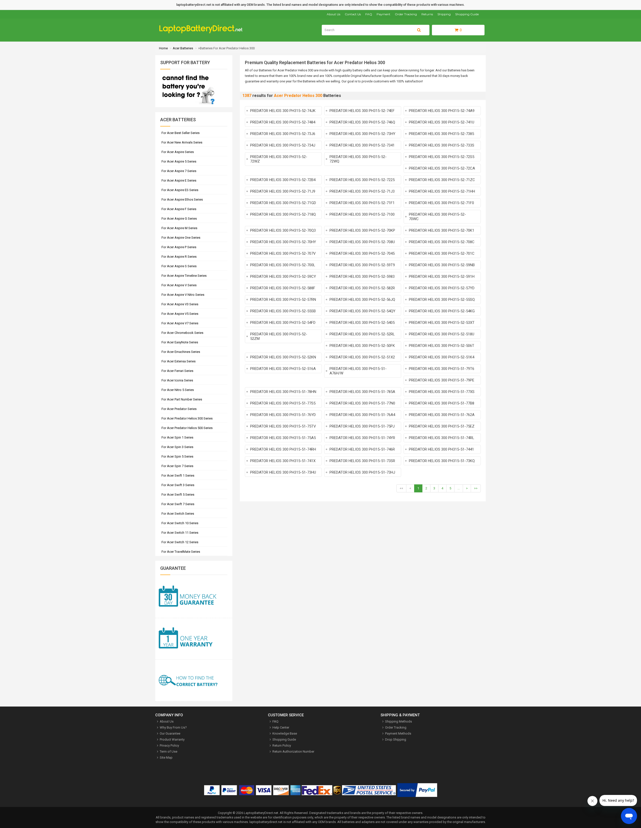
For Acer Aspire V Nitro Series (183, 295)
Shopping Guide (467, 14)
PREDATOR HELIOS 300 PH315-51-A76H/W (358, 370)
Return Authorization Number (293, 751)
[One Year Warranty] (193, 639)
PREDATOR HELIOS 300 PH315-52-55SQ (442, 299)
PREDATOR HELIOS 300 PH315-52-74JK (282, 110)
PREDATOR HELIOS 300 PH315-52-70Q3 (283, 230)
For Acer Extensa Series (179, 361)
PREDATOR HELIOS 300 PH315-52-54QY (362, 311)
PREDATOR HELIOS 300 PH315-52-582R (362, 288)
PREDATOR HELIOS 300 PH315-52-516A (283, 368)
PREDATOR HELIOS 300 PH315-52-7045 (362, 253)
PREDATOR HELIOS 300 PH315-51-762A (441, 414)
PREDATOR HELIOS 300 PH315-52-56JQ (362, 299)
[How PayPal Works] (417, 791)
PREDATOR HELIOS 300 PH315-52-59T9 (362, 265)
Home (163, 48)
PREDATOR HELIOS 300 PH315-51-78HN (283, 391)
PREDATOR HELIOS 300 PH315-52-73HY (362, 133)
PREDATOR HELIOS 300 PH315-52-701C (441, 253)
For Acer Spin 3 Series (177, 447)
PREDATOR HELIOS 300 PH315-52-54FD (282, 322)
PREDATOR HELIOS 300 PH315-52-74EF (362, 110)
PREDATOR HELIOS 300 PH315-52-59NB (442, 265)
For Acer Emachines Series (181, 352)
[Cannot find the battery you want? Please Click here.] (188, 105)
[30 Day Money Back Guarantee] (193, 597)
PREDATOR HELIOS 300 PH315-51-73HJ (362, 472)
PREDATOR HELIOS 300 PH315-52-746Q (362, 122)
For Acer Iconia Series (177, 380)
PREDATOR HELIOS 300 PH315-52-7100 (362, 214)
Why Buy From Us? (173, 727)
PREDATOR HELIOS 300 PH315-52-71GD (283, 203)
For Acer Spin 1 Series (177, 437)
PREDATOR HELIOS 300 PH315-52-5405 (362, 322)
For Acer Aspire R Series (179, 256)
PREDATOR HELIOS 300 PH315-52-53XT (441, 322)
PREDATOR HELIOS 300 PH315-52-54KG (442, 311)
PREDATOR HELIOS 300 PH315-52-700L (282, 265)
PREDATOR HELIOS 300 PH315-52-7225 (362, 180)
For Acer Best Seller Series (181, 133)
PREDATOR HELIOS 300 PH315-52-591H (441, 276)
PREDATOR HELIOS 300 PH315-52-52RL (362, 334)
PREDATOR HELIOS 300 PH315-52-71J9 (282, 191)
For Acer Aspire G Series (179, 218)
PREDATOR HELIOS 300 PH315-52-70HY (283, 242)
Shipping (444, 14)
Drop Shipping (395, 739)
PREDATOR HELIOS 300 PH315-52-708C (441, 242)
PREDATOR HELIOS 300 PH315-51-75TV (283, 426)
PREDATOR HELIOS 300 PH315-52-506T (441, 345)
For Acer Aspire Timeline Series (184, 276)
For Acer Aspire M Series (179, 228)
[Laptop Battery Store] (203, 32)
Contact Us (353, 14)
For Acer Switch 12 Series (180, 542)
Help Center (280, 727)
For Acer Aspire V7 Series (180, 323)
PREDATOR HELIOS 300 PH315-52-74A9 (441, 110)
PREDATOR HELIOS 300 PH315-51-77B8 (441, 403)
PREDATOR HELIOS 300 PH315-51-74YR (362, 438)
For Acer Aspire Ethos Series (182, 199)
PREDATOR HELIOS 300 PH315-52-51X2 (362, 357)
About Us (333, 14)
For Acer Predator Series (179, 409)
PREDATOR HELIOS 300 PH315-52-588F (282, 288)
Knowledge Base (284, 733)
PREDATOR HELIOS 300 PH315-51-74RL (441, 438)
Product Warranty (172, 739)
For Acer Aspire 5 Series (179, 161)
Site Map (166, 757)
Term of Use (168, 751)
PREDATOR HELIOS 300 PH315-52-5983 (362, 276)
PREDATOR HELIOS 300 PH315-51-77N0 (362, 403)
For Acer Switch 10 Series (180, 523)
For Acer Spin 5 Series (177, 456)
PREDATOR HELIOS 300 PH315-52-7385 (441, 133)
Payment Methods (398, 733)
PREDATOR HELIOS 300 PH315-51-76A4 (362, 414)
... (458, 488)
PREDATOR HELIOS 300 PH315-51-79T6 (441, 368)
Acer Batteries (183, 48)
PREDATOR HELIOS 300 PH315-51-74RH (283, 449)
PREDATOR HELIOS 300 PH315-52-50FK (362, 345)
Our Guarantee (170, 733)
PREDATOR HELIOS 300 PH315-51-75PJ (362, 426)
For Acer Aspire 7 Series (179, 171)
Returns (427, 14)
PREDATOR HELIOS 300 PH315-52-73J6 (282, 133)
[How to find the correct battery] (193, 681)
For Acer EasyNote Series (180, 342)
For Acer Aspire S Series (179, 266)
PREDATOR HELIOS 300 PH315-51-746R (362, 449)
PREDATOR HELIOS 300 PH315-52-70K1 (441, 230)
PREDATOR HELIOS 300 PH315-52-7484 (282, 122)
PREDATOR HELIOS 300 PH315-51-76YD (283, 414)
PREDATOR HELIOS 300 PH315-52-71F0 (441, 203)
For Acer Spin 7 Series (177, 466)
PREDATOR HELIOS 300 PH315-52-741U (441, 122)
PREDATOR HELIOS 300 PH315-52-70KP (362, 230)
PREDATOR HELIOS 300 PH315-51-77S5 (282, 403)
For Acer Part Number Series (182, 399)
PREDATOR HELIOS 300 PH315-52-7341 (362, 145)
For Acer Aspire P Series (179, 247)
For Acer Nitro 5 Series (178, 390)
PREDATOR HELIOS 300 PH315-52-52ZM (278, 336)
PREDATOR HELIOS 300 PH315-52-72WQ (358, 159)
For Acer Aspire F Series (179, 209)
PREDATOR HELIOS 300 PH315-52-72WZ (278, 159)
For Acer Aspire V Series (179, 285)
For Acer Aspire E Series (179, 180)
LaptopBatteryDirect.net (261, 813)
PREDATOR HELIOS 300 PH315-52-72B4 (282, 180)
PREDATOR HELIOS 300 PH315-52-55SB (283, 311)
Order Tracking (406, 14)
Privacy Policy (169, 745)
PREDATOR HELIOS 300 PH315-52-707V (283, 253)
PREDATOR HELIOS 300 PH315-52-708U (362, 242)
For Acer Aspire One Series (181, 237)
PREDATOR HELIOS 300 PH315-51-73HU (283, 472)
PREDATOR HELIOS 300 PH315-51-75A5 (283, 438)
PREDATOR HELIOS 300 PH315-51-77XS (441, 391)
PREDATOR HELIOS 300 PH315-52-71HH (442, 191)
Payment (383, 14)
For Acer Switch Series (178, 513)
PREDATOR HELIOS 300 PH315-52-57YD (441, 288)
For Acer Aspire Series (178, 152)
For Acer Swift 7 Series (178, 504)
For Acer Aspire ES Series (180, 190)
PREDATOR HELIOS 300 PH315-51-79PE (441, 380)
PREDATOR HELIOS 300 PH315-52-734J (282, 145)
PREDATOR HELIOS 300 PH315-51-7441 (441, 449)
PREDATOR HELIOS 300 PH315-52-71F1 (362, 203)
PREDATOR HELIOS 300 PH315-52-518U (441, 334)
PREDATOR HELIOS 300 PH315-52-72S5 (441, 157)
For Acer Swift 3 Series (178, 485)
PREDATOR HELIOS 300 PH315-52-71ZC (442, 180)
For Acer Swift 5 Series (178, 494)
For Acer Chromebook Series (182, 333)
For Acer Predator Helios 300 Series (187, 418)
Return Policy (281, 745)
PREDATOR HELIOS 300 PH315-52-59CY (283, 276)
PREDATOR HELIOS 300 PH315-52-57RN (283, 299)
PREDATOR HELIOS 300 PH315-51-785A (362, 391)
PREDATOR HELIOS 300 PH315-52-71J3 (362, 191)
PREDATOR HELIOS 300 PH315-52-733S (441, 145)
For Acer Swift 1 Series (178, 475)
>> (475, 488)
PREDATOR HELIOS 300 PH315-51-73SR (362, 461)
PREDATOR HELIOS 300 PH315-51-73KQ (442, 461)
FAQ (368, 14)
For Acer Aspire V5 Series (180, 314)
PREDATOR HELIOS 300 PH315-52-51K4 (441, 357)
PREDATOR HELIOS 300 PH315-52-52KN (283, 357)
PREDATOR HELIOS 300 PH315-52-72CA (442, 168)
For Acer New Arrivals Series (182, 142)
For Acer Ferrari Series (177, 371)
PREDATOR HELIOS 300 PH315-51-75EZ (441, 426)
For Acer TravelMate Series (181, 552)
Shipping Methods (398, 721)
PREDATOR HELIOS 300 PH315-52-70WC (437, 216)
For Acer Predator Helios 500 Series (187, 428)
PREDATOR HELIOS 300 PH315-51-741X (282, 461)
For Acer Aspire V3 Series (180, 304)
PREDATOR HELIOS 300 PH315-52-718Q (283, 214)
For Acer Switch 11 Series (180, 532)
